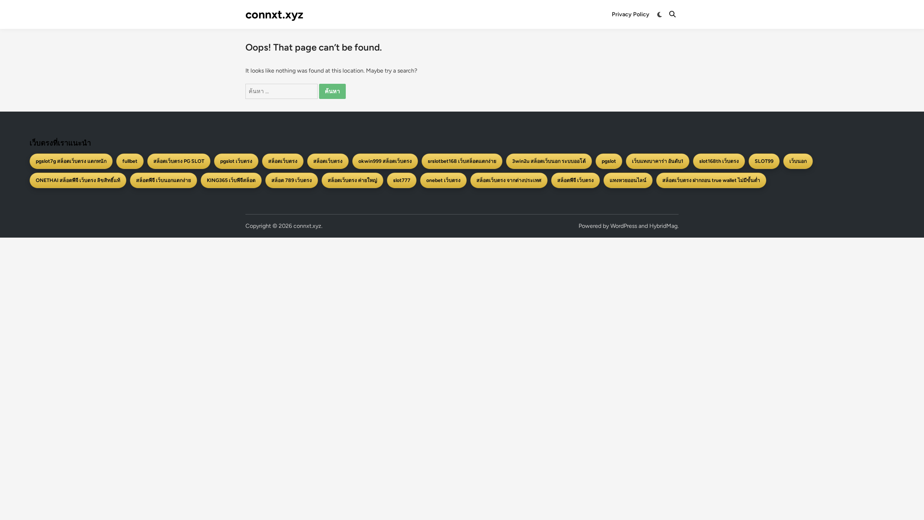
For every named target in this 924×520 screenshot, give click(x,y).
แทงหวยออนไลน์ (628, 180)
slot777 (401, 180)
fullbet (130, 161)
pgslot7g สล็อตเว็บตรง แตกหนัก (71, 161)
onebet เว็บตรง (443, 180)
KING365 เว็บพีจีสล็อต (231, 180)
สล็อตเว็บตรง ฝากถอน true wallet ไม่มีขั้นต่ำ (711, 180)
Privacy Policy (630, 14)
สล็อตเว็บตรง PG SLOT (178, 161)
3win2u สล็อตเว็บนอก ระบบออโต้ (549, 161)
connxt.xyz (274, 14)
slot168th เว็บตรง (719, 161)
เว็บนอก (798, 161)
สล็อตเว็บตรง (282, 161)
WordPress (623, 225)
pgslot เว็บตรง (236, 161)
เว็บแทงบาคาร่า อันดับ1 (657, 161)
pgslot (609, 161)
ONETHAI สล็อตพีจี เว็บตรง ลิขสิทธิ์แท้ (78, 180)
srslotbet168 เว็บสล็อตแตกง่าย (462, 161)
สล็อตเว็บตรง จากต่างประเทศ (508, 180)
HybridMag (663, 225)
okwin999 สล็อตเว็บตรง (385, 161)
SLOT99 (764, 161)
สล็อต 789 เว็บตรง (291, 180)
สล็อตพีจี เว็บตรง (575, 180)
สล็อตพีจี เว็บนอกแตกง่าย (163, 180)
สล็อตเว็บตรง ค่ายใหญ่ (352, 180)
